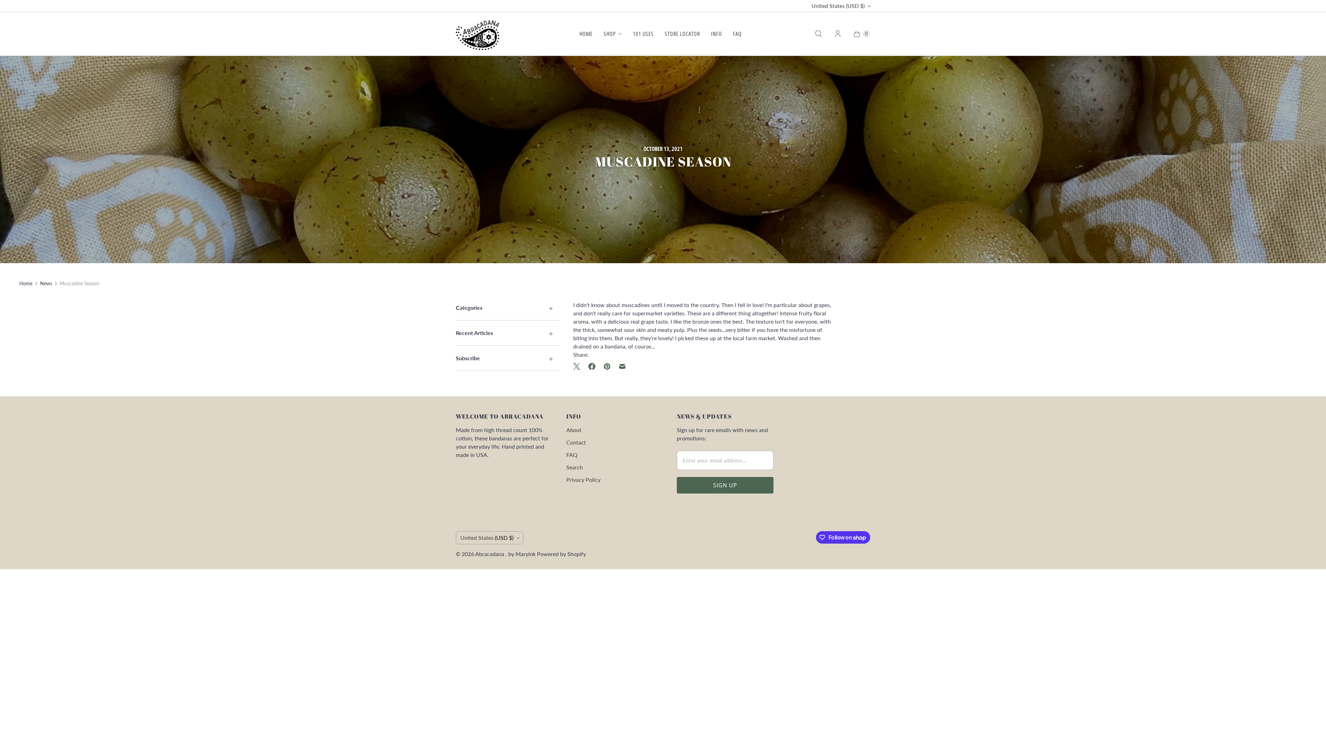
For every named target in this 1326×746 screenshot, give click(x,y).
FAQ (737, 34)
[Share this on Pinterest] (607, 366)
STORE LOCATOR (682, 34)
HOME (586, 34)
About (574, 430)
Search (574, 467)
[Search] (818, 34)
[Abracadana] (479, 34)
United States (838, 5)
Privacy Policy (583, 479)
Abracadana (490, 554)
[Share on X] (578, 366)
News (46, 283)
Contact (576, 442)
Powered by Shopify (561, 554)
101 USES (643, 34)
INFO (716, 34)
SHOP (610, 34)
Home (25, 283)
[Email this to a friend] (622, 366)
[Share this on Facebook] (591, 366)
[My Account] (837, 34)
